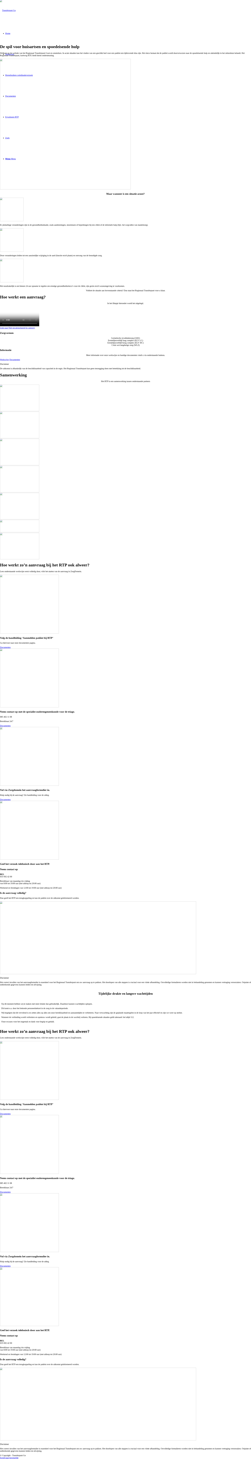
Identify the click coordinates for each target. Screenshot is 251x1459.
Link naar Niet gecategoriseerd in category (17, 328)
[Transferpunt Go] (8, 10)
